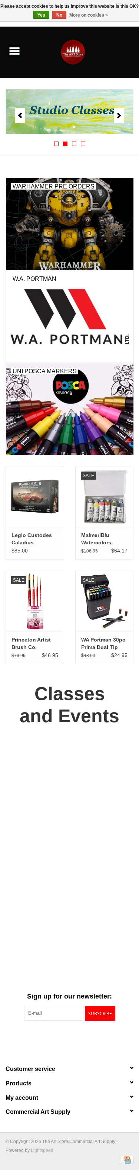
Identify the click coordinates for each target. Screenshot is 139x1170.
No (59, 15)
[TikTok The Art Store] (83, 1036)
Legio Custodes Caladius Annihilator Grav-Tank (33, 539)
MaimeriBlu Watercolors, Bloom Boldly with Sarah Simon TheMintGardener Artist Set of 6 (104, 539)
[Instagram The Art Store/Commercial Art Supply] (70, 1036)
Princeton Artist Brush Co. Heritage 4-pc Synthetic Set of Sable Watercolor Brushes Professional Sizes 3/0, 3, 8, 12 (32, 644)
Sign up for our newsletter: (69, 996)
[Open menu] (14, 50)
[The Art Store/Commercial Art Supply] (84, 52)
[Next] (119, 115)
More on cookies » (88, 15)
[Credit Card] (125, 1159)
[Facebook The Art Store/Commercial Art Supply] (56, 1036)
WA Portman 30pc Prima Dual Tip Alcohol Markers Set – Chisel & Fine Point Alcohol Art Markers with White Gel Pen (103, 644)
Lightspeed (42, 1150)
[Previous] (20, 115)
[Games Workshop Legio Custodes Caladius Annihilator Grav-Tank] (35, 496)
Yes (41, 15)
